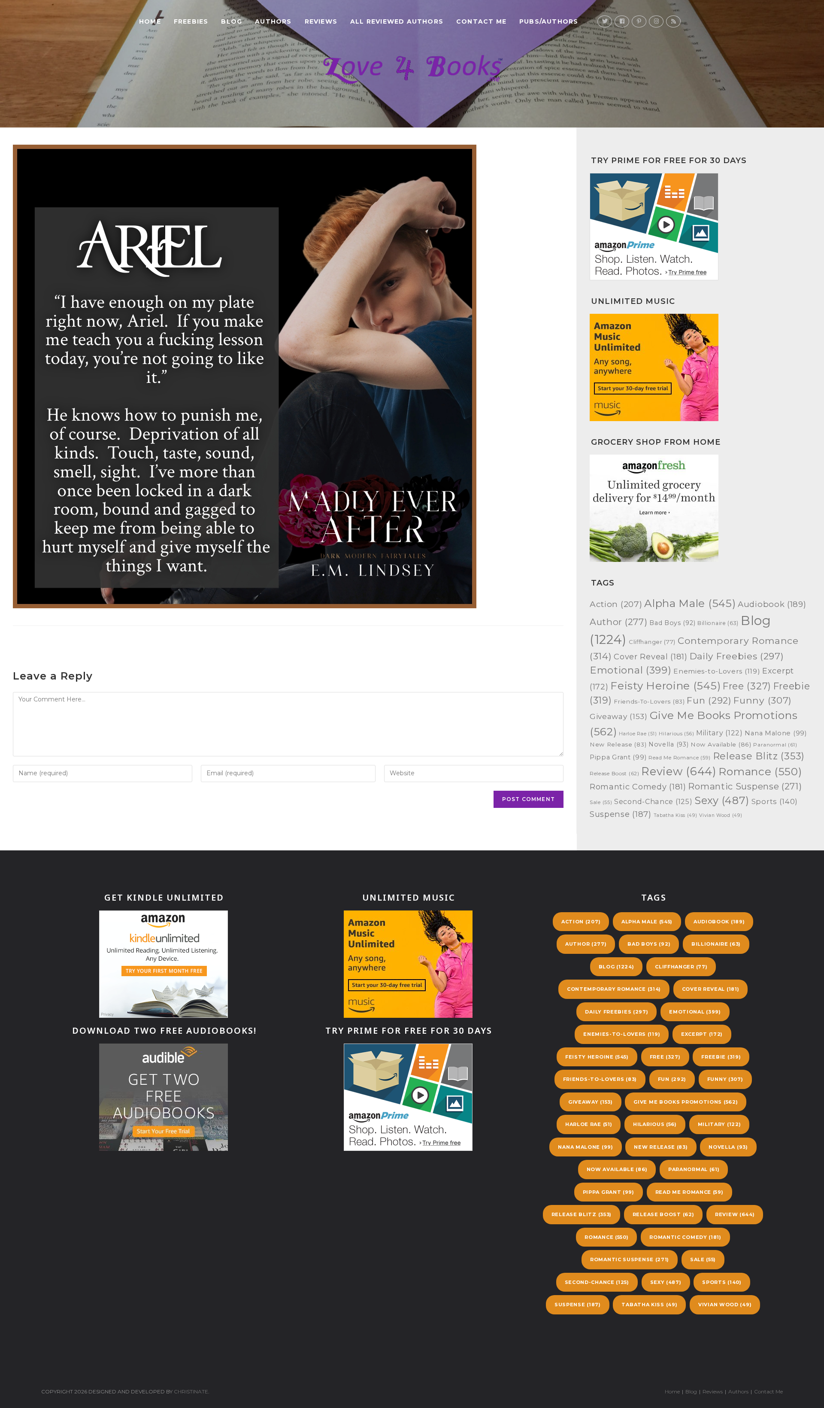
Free (747, 686)
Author (618, 621)
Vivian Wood (720, 815)
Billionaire (718, 623)
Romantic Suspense (745, 786)
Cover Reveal (651, 657)
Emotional (631, 670)
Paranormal (775, 745)
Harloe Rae (638, 734)
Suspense (620, 814)
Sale (601, 802)
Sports (774, 801)
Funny (762, 700)
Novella (668, 744)
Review (678, 771)
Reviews (713, 1391)
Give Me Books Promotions (685, 1102)
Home (672, 1391)
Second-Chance (653, 801)
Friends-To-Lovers (649, 701)
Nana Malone (775, 733)
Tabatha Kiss (675, 815)
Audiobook (772, 604)
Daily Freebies (737, 656)
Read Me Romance (679, 758)
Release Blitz (759, 756)
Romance (760, 771)
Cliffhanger (652, 641)
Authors (738, 1391)
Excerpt (702, 1034)
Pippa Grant (618, 757)
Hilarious (676, 734)
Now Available (721, 744)
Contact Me (768, 1391)
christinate (191, 1391)
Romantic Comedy (638, 787)
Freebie (721, 1057)
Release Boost (614, 773)
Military (719, 733)
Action (616, 604)
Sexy (721, 800)
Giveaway (619, 716)
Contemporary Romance (614, 989)
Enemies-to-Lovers (716, 671)
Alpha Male (690, 603)
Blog (616, 967)
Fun (709, 700)
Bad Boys (672, 623)
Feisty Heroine (665, 685)
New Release (618, 744)
